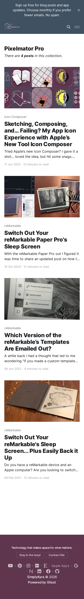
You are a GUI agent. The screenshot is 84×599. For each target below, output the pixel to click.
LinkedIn (38, 571)
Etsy (44, 566)
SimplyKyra (35, 577)
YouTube (10, 566)
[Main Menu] (77, 27)
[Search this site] (68, 27)
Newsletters (30, 571)
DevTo (36, 566)
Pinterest (18, 566)
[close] (78, 10)
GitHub (56, 571)
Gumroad (75, 566)
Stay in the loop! (30, 555)
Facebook (47, 571)
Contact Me (57, 555)
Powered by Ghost (42, 582)
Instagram (27, 566)
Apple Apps (60, 565)
